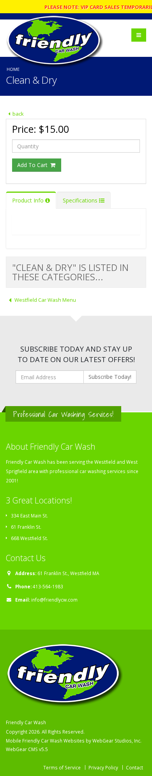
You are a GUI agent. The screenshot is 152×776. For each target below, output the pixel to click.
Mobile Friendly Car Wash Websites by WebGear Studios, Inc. (73, 740)
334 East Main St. (29, 515)
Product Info (28, 200)
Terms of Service (62, 767)
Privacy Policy (103, 767)
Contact (134, 767)
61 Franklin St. (26, 527)
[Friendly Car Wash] (57, 31)
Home (13, 69)
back (18, 113)
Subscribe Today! (109, 376)
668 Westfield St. (29, 538)
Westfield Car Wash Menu (45, 299)
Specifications (81, 200)
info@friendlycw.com (54, 600)
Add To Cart (33, 165)
